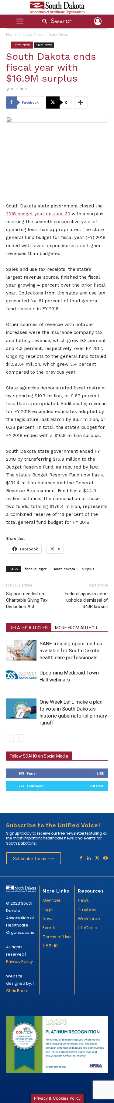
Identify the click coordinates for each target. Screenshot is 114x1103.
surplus (88, 569)
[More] (81, 102)
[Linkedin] (89, 858)
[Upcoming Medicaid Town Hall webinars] (21, 674)
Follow (96, 786)
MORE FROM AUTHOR (76, 627)
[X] (97, 858)
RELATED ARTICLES (29, 627)
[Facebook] (81, 858)
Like (100, 773)
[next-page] (19, 738)
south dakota (64, 569)
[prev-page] (10, 738)
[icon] (98, 22)
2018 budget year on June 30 (38, 214)
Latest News (32, 34)
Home (11, 34)
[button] (55, 21)
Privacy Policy (19, 961)
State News (58, 34)
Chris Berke (17, 991)
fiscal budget (36, 569)
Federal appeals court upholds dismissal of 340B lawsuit (86, 600)
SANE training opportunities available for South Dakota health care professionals (71, 651)
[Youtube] (105, 858)
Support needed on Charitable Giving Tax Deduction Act (26, 600)
